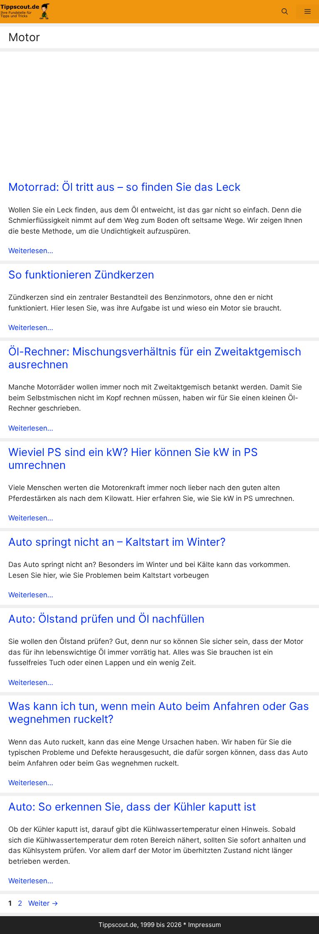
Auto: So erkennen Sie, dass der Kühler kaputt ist (132, 806)
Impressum (204, 925)
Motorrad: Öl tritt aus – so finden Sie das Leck (124, 186)
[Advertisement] (159, 118)
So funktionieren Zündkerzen (81, 274)
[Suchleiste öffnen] (284, 12)
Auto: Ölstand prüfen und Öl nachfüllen (106, 618)
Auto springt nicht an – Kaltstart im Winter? (117, 541)
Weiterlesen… (30, 250)
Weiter (43, 903)
